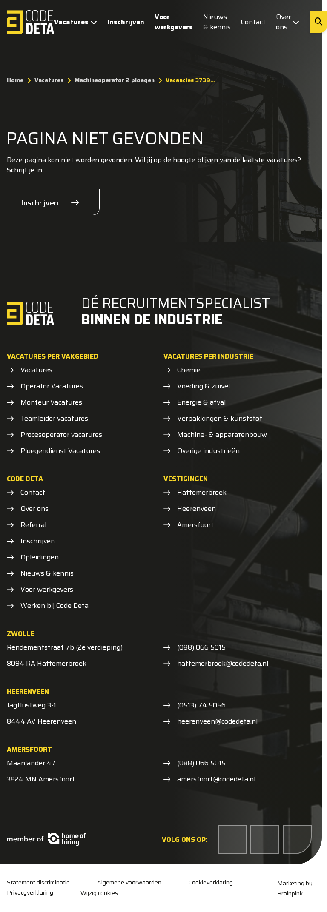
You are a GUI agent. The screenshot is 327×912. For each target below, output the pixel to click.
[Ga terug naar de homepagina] (30, 22)
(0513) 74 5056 (201, 705)
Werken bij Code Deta (54, 606)
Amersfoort (195, 525)
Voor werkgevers (174, 21)
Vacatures (71, 22)
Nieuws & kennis (217, 21)
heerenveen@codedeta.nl (217, 721)
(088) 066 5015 (201, 647)
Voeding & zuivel (203, 386)
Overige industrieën (208, 451)
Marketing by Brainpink (295, 888)
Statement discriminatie (38, 882)
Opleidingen (39, 557)
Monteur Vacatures (51, 402)
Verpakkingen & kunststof (219, 418)
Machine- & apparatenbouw (222, 435)
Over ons (283, 21)
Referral (33, 525)
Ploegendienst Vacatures (60, 451)
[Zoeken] (318, 22)
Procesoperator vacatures (61, 435)
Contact (253, 22)
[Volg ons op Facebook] (232, 839)
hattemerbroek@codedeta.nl (222, 663)
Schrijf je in (24, 170)
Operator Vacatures (51, 386)
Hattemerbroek (202, 492)
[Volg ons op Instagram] (297, 839)
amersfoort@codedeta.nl (216, 779)
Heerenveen (196, 509)
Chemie (189, 370)
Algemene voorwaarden (129, 882)
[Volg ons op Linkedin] (264, 839)
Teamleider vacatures (54, 418)
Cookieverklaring (211, 882)
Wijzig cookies (99, 893)
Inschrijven (125, 22)
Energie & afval (201, 402)
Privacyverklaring (30, 892)
